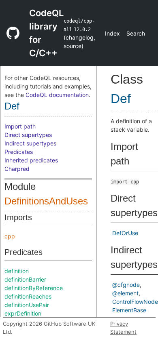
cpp (9, 236)
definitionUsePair (26, 304)
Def (11, 106)
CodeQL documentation (57, 94)
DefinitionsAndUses (46, 201)
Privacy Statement (123, 327)
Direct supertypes (28, 134)
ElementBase (129, 310)
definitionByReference (33, 287)
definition (16, 270)
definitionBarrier (25, 279)
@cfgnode (126, 284)
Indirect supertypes (30, 143)
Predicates (18, 151)
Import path (20, 126)
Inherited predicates (31, 160)
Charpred (17, 168)
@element (125, 293)
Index (112, 33)
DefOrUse (125, 232)
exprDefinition (22, 313)
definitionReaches (27, 296)
